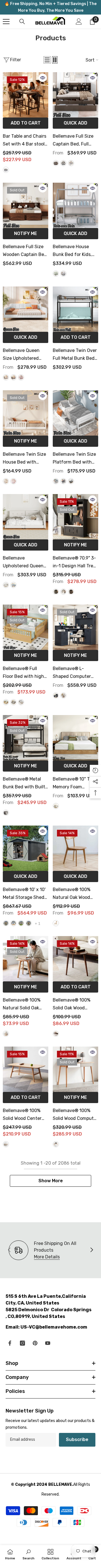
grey (6, 170)
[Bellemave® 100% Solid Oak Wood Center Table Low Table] (75, 958)
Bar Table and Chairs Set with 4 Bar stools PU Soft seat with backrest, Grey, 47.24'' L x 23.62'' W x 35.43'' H (25, 140)
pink (21, 377)
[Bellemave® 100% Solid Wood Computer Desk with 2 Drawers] (75, 1069)
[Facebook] (10, 1343)
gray (63, 274)
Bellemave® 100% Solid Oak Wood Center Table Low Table (71, 1004)
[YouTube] (47, 1343)
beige (6, 377)
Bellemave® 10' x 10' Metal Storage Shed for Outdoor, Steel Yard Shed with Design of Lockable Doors (24, 894)
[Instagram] (22, 1343)
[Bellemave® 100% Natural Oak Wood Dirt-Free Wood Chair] (75, 848)
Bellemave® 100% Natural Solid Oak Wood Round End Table (21, 1004)
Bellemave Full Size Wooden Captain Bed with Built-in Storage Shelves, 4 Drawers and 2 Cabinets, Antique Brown (25, 251)
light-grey (63, 163)
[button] (47, 60)
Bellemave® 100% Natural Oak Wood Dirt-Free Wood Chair (75, 894)
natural (6, 702)
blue (13, 585)
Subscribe (77, 1439)
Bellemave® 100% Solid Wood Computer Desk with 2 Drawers (75, 1115)
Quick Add (75, 123)
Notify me (25, 233)
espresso (71, 481)
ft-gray (6, 923)
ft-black (21, 923)
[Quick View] (42, 78)
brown (56, 1034)
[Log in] (79, 21)
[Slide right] (91, 1250)
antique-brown (56, 163)
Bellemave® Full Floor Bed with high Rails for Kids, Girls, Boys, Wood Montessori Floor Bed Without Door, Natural (25, 673)
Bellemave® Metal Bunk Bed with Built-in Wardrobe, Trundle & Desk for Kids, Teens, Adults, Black (25, 783)
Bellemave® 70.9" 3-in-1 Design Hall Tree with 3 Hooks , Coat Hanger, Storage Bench (74, 562)
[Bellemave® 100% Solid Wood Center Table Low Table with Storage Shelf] (25, 1069)
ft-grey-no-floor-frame (29, 923)
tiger (71, 592)
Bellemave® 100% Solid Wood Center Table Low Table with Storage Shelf (25, 1115)
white (71, 163)
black (56, 592)
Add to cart (26, 123)
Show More (50, 1180)
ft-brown (13, 923)
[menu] (6, 21)
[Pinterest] (35, 1343)
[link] (28, 1554)
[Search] (22, 21)
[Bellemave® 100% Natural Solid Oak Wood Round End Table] (25, 958)
